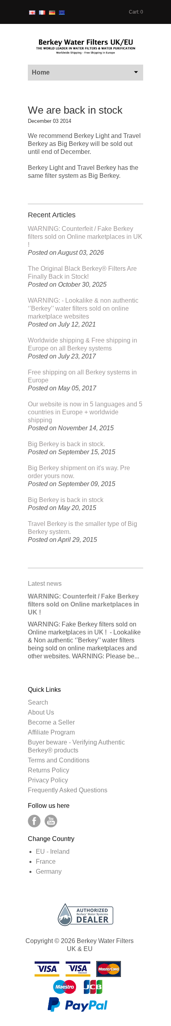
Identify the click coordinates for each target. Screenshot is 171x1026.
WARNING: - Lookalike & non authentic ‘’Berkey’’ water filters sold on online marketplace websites (83, 308)
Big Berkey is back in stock (65, 499)
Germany (49, 871)
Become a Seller (51, 722)
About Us (41, 712)
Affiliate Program (51, 732)
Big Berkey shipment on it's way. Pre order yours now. (79, 472)
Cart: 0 (136, 12)
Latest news (45, 583)
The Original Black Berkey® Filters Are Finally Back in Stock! (82, 272)
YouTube (51, 821)
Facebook (34, 821)
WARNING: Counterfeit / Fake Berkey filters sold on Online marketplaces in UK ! (85, 236)
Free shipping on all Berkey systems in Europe (82, 376)
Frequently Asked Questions (67, 790)
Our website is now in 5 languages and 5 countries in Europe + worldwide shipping (85, 412)
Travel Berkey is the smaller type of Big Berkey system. (82, 527)
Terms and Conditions (58, 760)
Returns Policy (48, 770)
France (46, 861)
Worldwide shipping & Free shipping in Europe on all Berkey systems (82, 344)
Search (38, 702)
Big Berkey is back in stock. (66, 444)
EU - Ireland (53, 851)
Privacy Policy (48, 780)
